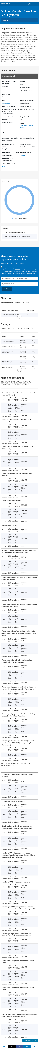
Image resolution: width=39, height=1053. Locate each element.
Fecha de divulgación (27, 100)
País (3, 100)
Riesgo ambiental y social (8, 145)
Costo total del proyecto (7, 118)
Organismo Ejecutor (27, 117)
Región (22, 123)
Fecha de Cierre (25, 144)
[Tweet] (11, 1046)
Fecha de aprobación (9, 106)
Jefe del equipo (25, 87)
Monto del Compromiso (10, 138)
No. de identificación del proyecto (9, 82)
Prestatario (6, 94)
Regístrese (7, 289)
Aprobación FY (7, 131)
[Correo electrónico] (3, 1046)
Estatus (22, 81)
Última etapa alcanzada (10, 152)
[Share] (19, 1046)
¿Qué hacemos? (5, 3)
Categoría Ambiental (27, 138)
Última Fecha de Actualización (7, 160)
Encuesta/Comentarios (30, 1040)
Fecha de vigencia (26, 106)
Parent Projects (25, 152)
